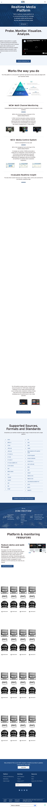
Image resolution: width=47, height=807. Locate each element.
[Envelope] (19, 790)
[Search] (30, 784)
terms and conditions (17, 800)
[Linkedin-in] (22, 790)
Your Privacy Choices (27, 805)
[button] (45, 2)
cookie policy (5, 800)
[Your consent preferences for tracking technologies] (45, 805)
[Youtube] (24, 790)
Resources (34, 774)
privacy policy (10, 800)
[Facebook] (27, 790)
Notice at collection (15, 805)
